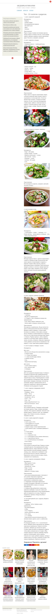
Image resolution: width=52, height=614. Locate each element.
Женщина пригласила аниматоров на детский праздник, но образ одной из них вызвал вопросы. (12, 34)
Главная (19, 10)
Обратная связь (33, 608)
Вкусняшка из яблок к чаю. (10, 24)
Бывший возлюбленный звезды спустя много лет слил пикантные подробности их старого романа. (11, 29)
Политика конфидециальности (22, 609)
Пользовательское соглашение (25, 608)
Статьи (31, 10)
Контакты (18, 608)
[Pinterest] (31, 545)
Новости (25, 10)
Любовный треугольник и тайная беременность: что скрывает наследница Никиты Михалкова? (11, 40)
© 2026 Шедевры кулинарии (7, 608)
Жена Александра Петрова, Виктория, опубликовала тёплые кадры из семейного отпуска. (11, 49)
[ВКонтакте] (26, 545)
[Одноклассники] (36, 545)
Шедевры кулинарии (26, 5)
